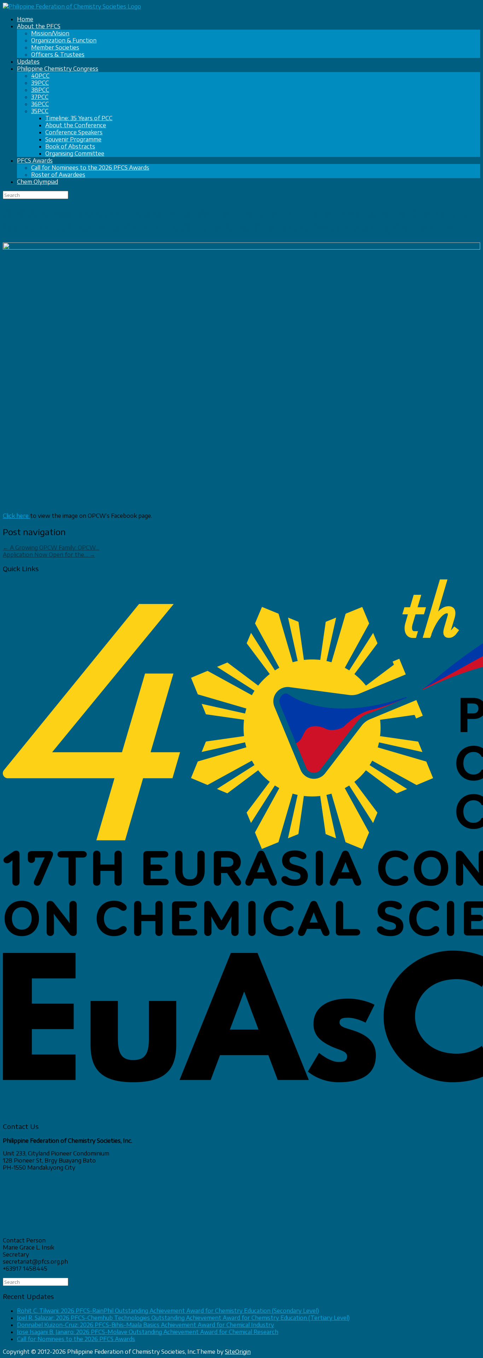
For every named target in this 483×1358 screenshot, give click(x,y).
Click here (16, 515)
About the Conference (75, 125)
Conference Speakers (74, 132)
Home (25, 19)
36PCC (40, 103)
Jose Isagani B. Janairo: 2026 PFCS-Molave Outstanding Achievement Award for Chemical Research (147, 1331)
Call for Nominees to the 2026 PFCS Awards (90, 167)
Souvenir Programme (73, 139)
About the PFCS (38, 26)
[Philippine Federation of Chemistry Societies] (72, 6)
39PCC (40, 82)
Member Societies (55, 47)
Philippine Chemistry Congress (57, 68)
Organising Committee (74, 153)
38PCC (40, 89)
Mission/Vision (50, 33)
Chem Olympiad (37, 181)
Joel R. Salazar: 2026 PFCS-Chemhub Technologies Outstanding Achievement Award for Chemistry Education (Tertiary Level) (183, 1317)
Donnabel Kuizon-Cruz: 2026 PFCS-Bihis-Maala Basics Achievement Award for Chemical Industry (145, 1324)
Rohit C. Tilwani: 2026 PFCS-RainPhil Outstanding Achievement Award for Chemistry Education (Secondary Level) (168, 1310)
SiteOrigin (238, 1351)
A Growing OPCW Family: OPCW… (51, 547)
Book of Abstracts (70, 146)
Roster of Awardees (58, 174)
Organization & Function (64, 40)
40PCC (40, 75)
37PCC (39, 96)
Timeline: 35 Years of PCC (78, 118)
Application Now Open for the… (49, 554)
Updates (28, 61)
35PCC (39, 111)
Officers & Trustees (58, 54)
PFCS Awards (35, 160)
